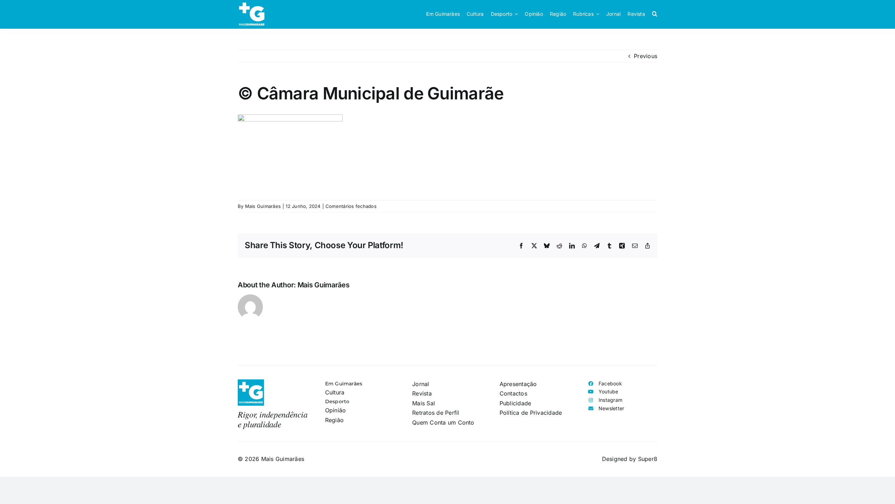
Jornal (420, 383)
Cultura (335, 392)
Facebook (610, 383)
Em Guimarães (344, 383)
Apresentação (518, 383)
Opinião (335, 410)
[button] (654, 14)
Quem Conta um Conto (443, 422)
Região (334, 420)
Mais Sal (423, 403)
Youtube (608, 391)
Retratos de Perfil (435, 412)
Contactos (513, 393)
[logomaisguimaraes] (251, 382)
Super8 (647, 458)
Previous (645, 55)
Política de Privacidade (531, 412)
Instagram (610, 400)
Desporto (337, 401)
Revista (422, 393)
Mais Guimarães (263, 206)
